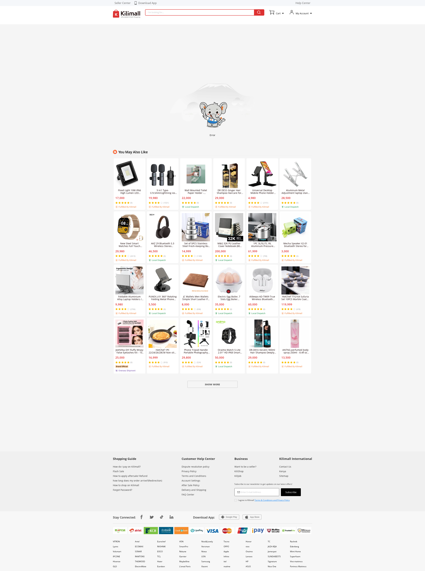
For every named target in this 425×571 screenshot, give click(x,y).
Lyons (115, 546)
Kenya (282, 471)
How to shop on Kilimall (126, 485)
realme (227, 566)
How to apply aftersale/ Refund (130, 475)
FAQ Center (188, 494)
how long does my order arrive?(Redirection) (137, 480)
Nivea (204, 551)
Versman (205, 546)
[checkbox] (267, 500)
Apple (226, 551)
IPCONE (116, 556)
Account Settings (191, 480)
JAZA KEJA (272, 546)
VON (181, 541)
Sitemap (283, 475)
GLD (115, 566)
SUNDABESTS (274, 556)
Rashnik (293, 541)
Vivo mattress (296, 561)
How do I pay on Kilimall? (127, 466)
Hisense (116, 561)
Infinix (226, 556)
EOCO (160, 551)
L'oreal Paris (185, 566)
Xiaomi (204, 566)
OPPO (226, 546)
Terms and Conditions (194, 475)
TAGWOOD (140, 561)
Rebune (182, 551)
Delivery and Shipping (194, 489)
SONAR (138, 551)
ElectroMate (140, 566)
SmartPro (183, 546)
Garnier (182, 556)
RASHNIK (161, 546)
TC (269, 541)
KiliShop (239, 471)
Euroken (161, 566)
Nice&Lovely (207, 541)
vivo (247, 546)
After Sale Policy (190, 485)
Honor (249, 541)
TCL (159, 556)
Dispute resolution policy (195, 466)
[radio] (116, 203)
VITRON (116, 541)
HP (247, 561)
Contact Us (285, 466)
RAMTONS (140, 556)
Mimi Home (295, 551)
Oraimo (249, 551)
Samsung (205, 561)
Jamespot (272, 551)
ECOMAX (139, 546)
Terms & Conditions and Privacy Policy (272, 500)
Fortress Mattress (298, 566)
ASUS (248, 566)
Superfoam (295, 556)
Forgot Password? (122, 489)
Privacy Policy (189, 471)
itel (225, 561)
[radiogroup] (122, 203)
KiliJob (237, 475)
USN (203, 556)
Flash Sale (118, 471)
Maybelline (184, 561)
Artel (137, 541)
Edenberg (294, 546)
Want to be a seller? (245, 466)
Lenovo (249, 556)
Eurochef (161, 541)
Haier (159, 561)
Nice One (272, 566)
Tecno (226, 541)
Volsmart (117, 551)
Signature (272, 561)
